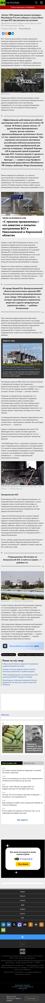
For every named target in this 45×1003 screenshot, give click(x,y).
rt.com (15, 961)
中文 (22, 918)
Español (22, 909)
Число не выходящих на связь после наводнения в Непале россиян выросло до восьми (22, 779)
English (22, 892)
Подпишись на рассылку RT (3, 930)
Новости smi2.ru (5, 714)
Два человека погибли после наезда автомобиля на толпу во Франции (22, 803)
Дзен (37, 646)
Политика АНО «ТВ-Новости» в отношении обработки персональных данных (22, 973)
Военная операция (8, 654)
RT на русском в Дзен (36, 924)
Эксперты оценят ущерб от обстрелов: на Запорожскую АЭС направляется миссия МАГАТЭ (21, 368)
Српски (22, 913)
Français (22, 900)
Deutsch (22, 896)
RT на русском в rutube (25, 924)
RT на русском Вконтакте (9, 924)
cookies (9, 1000)
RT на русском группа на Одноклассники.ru (30, 924)
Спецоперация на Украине (22, 7)
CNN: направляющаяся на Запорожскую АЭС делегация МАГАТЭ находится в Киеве (20, 676)
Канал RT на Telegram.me (3, 924)
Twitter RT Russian (14, 924)
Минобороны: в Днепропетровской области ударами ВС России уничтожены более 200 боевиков (20, 682)
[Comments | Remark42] (22, 702)
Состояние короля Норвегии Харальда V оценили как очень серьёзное (21, 771)
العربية (22, 905)
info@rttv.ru (27, 969)
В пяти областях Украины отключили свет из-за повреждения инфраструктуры (21, 812)
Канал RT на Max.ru (19, 924)
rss (41, 924)
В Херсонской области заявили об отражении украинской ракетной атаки (20, 665)
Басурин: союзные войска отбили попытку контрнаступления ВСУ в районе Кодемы (19, 670)
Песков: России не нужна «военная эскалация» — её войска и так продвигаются (22, 795)
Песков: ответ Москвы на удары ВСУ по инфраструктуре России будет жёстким (18, 787)
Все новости (22, 820)
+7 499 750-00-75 (34, 967)
